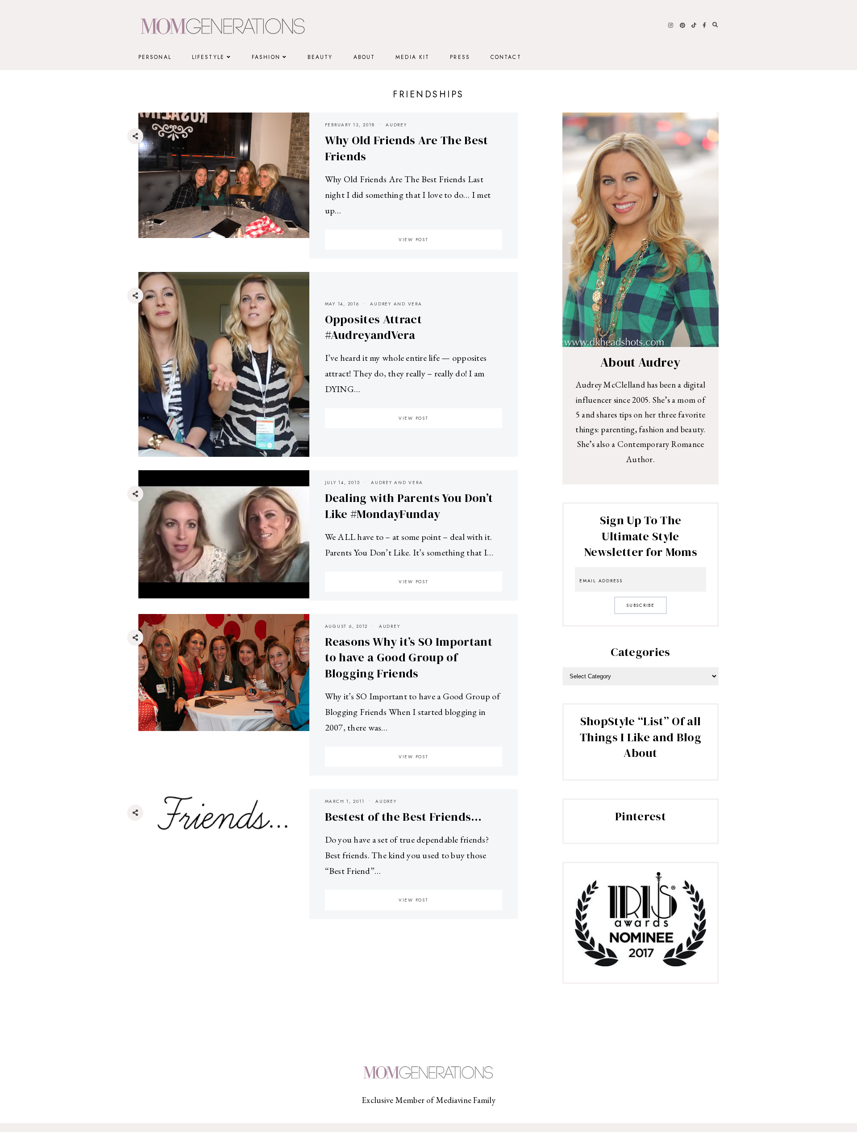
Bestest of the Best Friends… (403, 817)
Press (460, 57)
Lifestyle (208, 57)
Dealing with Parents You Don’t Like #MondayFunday (409, 506)
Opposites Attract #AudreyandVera (373, 327)
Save (142, 190)
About (364, 57)
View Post (413, 239)
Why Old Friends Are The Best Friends (406, 148)
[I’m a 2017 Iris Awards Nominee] (640, 963)
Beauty (320, 57)
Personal (154, 57)
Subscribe (640, 605)
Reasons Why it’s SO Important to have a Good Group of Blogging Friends (408, 658)
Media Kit (412, 57)
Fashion (266, 57)
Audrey (396, 124)
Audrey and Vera (396, 304)
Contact (506, 57)
